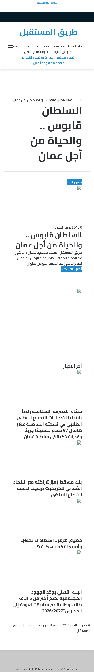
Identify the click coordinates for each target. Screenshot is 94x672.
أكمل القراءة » (71, 269)
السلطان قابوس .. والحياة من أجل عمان (49, 239)
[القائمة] (10, 47)
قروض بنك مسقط (47, 2)
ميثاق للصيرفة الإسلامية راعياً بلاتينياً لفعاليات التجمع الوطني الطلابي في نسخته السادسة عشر (49, 417)
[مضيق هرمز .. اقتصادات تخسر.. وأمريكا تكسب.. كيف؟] (53, 502)
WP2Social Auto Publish (30, 669)
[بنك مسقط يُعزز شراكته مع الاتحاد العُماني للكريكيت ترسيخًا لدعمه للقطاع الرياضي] (53, 444)
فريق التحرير (63, 227)
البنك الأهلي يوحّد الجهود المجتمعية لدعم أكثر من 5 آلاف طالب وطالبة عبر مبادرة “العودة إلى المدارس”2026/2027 (47, 601)
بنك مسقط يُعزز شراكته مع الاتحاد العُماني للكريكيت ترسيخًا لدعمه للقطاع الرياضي (47, 488)
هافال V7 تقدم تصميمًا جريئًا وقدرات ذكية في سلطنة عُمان (53, 433)
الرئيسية (76, 100)
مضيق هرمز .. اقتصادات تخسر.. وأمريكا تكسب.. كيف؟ (51, 543)
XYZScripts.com (69, 669)
